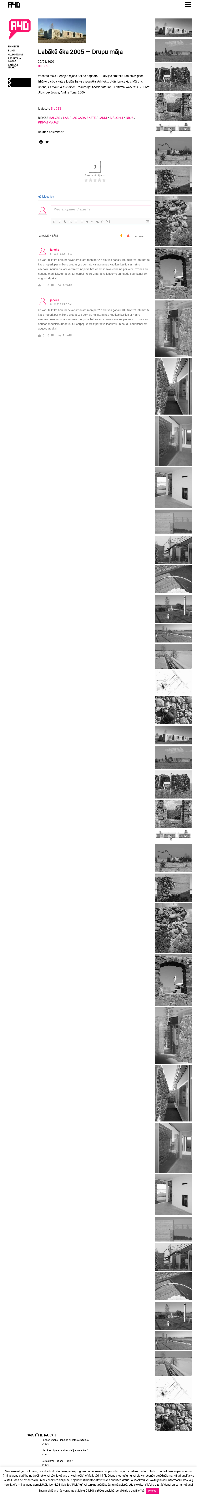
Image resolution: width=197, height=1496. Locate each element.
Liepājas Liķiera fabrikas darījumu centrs (64, 1450)
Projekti (13, 46)
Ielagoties (48, 196)
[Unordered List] (81, 221)
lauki (102, 118)
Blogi (11, 50)
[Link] (97, 221)
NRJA (130, 118)
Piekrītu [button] (152, 1490)
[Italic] (60, 221)
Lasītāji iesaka (13, 66)
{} (102, 221)
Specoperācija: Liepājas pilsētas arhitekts (65, 1439)
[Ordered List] (76, 221)
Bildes (43, 66)
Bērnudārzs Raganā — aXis (56, 1460)
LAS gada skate (84, 118)
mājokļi (116, 118)
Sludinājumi (15, 54)
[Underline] (65, 221)
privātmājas (48, 122)
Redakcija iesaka (14, 59)
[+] (108, 221)
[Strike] (70, 221)
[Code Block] (92, 221)
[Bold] (54, 221)
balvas (54, 118)
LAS (66, 118)
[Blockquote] (86, 221)
